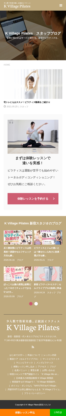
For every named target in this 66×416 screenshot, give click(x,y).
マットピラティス (51, 359)
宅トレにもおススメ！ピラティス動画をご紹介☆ (27, 102)
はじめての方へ (17, 355)
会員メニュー (20, 370)
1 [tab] (31, 303)
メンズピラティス (44, 362)
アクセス (42, 366)
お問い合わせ (48, 370)
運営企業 (34, 370)
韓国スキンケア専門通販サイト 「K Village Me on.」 (35, 374)
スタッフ (24, 106)
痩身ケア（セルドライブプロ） (24, 359)
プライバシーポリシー (34, 393)
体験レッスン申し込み (23, 366)
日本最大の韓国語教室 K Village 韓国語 (34, 378)
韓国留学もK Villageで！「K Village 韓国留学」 (34, 382)
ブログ (15, 260)
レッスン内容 (50, 355)
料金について (34, 355)
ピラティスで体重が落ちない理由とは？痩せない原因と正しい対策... (43, 288)
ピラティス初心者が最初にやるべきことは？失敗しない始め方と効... (43, 252)
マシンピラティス (24, 362)
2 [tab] (36, 303)
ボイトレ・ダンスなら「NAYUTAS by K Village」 (34, 385)
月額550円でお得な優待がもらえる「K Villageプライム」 (34, 389)
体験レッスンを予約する (32, 198)
